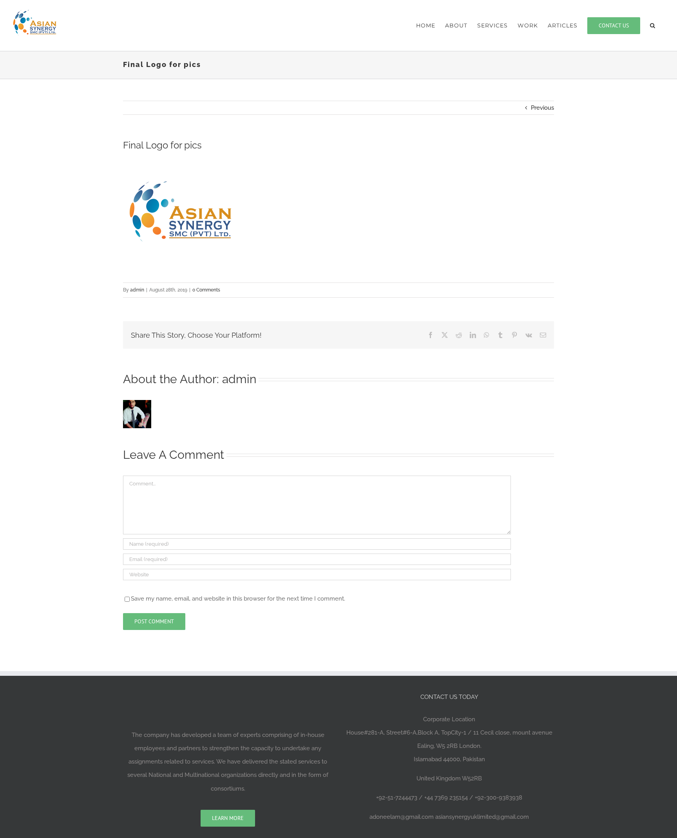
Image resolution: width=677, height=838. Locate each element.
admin (137, 290)
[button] (652, 25)
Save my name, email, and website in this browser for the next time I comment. (238, 598)
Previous (542, 107)
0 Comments (206, 290)
